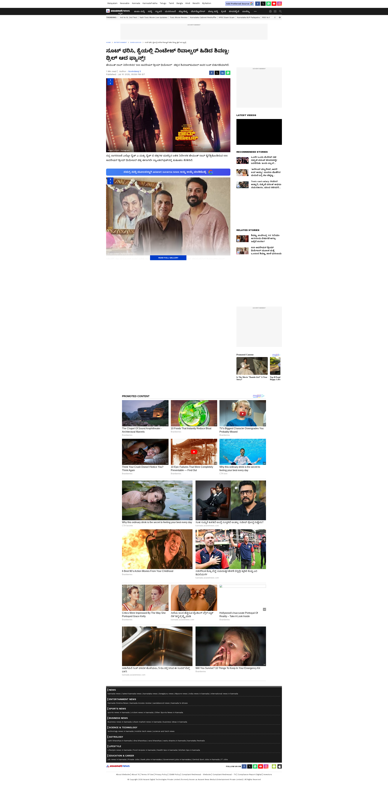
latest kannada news (131, 694)
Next (279, 17)
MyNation (206, 3)
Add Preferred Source (237, 3)
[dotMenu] (255, 11)
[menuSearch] (280, 11)
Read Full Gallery (168, 258)
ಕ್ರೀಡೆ (223, 11)
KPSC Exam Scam (226, 17)
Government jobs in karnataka (177, 759)
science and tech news (163, 731)
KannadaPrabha (149, 3)
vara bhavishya (154, 741)
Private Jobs (133, 759)
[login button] (271, 11)
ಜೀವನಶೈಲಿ (234, 11)
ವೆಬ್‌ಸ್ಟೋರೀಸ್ (198, 11)
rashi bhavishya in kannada (120, 741)
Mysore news (181, 694)
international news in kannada (224, 694)
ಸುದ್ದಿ (150, 11)
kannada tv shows (179, 703)
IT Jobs (224, 759)
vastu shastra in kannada (174, 741)
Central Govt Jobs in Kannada (205, 759)
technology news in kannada (120, 731)
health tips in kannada (167, 750)
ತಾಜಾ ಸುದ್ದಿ (139, 11)
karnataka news (150, 694)
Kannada (136, 3)
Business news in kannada (120, 722)
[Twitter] (263, 4)
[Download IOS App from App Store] (279, 766)
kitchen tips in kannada (189, 750)
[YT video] (274, 4)
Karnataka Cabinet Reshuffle (203, 17)
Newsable (124, 3)
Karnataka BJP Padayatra (248, 17)
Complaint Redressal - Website (196, 774)
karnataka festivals (196, 741)
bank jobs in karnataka (151, 759)
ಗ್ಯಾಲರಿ (158, 11)
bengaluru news (166, 694)
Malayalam (112, 3)
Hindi (187, 3)
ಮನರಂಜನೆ (170, 11)
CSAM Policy (174, 774)
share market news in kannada (147, 722)
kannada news (114, 694)
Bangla (179, 3)
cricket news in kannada (142, 712)
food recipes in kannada (144, 750)
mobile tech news (143, 731)
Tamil (171, 3)
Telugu (163, 3)
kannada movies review (140, 703)
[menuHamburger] (275, 11)
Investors (267, 774)
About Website (123, 774)
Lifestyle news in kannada (119, 750)
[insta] (279, 4)
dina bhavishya (140, 741)
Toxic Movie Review (178, 17)
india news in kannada (199, 694)
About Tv (135, 774)
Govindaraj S (134, 71)
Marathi (196, 3)
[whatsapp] (268, 4)
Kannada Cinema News (118, 703)
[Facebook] (257, 4)
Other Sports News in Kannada (169, 712)
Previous (275, 17)
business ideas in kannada (175, 722)
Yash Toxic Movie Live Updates (153, 17)
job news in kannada (117, 759)
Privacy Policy (161, 774)
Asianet (118, 766)
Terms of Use (147, 774)
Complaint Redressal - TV (224, 774)
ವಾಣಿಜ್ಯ (246, 11)
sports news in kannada (118, 712)
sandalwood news (161, 703)
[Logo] (119, 11)
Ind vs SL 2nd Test (128, 17)
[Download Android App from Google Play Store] (274, 766)
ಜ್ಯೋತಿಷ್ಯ (183, 11)
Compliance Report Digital (250, 774)
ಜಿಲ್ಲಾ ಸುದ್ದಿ (213, 11)
